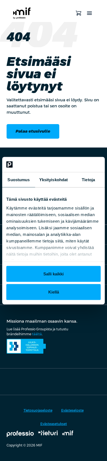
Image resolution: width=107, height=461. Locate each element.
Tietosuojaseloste (38, 410)
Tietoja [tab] (88, 179)
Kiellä (53, 291)
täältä (37, 334)
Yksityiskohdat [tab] (53, 179)
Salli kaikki (53, 274)
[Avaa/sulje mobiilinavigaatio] (89, 13)
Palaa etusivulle (33, 131)
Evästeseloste (72, 410)
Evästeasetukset (53, 424)
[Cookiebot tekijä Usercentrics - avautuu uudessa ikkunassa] (77, 164)
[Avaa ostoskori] (78, 13)
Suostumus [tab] (18, 179)
